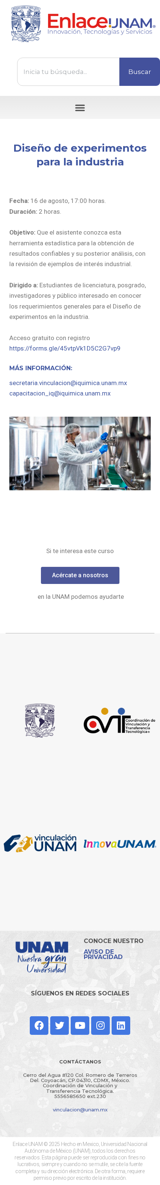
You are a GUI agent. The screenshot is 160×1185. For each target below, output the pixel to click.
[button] (80, 107)
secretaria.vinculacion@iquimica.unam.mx (68, 383)
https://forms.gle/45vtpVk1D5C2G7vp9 (65, 348)
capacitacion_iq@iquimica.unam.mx (60, 393)
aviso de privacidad (103, 954)
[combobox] (68, 72)
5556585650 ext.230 (80, 1096)
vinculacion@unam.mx (80, 1110)
